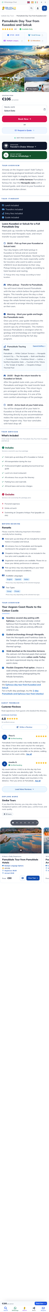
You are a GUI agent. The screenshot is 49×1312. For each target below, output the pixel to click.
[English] (28, 2)
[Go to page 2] (17, 822)
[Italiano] (36, 2)
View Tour (32, 878)
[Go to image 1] (20, 850)
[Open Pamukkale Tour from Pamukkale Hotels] (21, 840)
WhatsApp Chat (10, 2)
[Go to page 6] (33, 822)
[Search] (31, 8)
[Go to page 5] (29, 822)
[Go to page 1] (13, 822)
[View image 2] (12, 84)
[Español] (32, 2)
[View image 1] (24, 61)
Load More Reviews (23, 789)
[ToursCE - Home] (9, 8)
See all (29, 754)
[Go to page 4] (25, 822)
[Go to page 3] (21, 822)
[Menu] (44, 8)
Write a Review (25, 727)
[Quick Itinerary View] (22, 878)
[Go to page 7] (37, 822)
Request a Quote (25, 130)
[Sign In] (37, 8)
